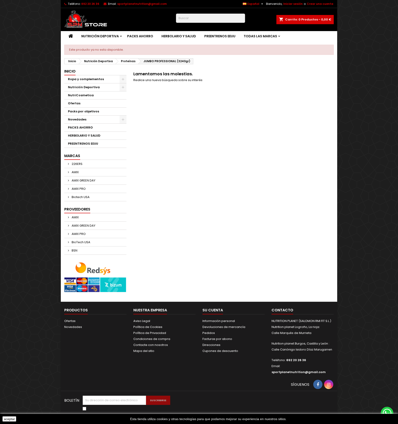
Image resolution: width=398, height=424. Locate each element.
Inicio (70, 71)
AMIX (75, 172)
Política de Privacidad (149, 333)
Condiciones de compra (151, 339)
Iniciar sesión (293, 4)
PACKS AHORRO (140, 36)
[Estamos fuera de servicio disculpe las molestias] (386, 412)
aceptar (9, 419)
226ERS (76, 164)
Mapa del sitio (143, 351)
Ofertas (74, 103)
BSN (74, 250)
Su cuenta (212, 310)
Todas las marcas (260, 36)
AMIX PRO (78, 189)
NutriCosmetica (81, 95)
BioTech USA (80, 242)
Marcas (72, 155)
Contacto (282, 310)
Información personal (218, 321)
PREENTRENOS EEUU (219, 36)
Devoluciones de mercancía (223, 327)
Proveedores (77, 209)
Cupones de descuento (220, 351)
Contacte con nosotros (150, 345)
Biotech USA (80, 197)
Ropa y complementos (86, 79)
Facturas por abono (217, 339)
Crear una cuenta (320, 4)
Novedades (77, 119)
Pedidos (208, 333)
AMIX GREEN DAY (83, 180)
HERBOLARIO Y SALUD (178, 36)
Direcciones (211, 345)
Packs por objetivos (83, 111)
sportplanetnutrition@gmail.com (142, 4)
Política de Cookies (147, 327)
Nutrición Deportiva (100, 36)
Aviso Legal (141, 321)
